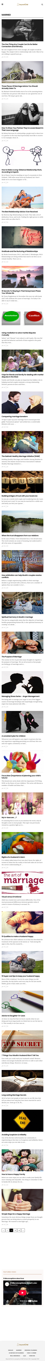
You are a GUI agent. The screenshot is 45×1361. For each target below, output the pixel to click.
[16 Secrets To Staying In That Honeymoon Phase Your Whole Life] (22, 277)
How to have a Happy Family (13, 1174)
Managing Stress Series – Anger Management (20, 696)
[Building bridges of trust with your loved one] (22, 482)
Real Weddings (15, 1356)
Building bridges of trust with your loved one (19, 496)
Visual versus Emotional (11, 897)
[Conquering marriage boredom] (22, 402)
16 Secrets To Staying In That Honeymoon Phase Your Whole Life (21, 292)
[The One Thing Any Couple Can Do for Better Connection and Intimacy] (22, 30)
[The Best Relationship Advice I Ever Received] (22, 198)
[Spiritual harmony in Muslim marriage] (22, 603)
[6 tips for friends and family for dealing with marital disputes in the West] (22, 361)
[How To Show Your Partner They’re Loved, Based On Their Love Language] (22, 114)
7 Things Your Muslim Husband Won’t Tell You (20, 1055)
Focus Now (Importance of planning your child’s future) (21, 776)
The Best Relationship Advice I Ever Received (20, 211)
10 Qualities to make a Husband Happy (17, 936)
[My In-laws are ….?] (22, 803)
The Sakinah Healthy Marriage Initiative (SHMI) (21, 456)
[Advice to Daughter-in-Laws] (22, 1002)
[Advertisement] (22, 1252)
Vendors (32, 1356)
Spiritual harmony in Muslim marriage (17, 617)
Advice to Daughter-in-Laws (13, 1015)
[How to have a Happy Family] (22, 1160)
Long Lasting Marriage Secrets (14, 1095)
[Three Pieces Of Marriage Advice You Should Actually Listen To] (22, 72)
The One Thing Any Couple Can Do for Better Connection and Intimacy (19, 45)
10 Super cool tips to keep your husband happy (21, 976)
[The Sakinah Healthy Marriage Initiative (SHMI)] (22, 442)
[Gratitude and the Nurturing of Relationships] (22, 237)
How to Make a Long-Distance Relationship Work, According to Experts (22, 171)
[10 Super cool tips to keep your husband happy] (22, 962)
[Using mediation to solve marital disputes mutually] (22, 319)
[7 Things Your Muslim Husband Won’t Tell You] (22, 1041)
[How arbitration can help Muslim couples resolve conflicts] (22, 561)
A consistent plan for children (13, 736)
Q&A (24, 1356)
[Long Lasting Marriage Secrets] (22, 1081)
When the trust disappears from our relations (20, 535)
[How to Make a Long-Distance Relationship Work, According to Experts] (22, 156)
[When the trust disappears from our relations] (22, 522)
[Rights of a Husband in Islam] (22, 843)
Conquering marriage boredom (15, 416)
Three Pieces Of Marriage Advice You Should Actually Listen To (20, 87)
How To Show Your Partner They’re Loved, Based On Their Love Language (22, 129)
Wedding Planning (31, 1350)
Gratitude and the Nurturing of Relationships (20, 251)
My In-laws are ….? (9, 817)
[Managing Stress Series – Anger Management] (22, 682)
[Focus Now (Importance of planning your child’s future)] (22, 762)
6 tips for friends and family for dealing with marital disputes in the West (22, 375)
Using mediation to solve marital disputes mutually (19, 334)
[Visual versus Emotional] (22, 883)
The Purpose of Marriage (12, 656)
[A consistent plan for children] (22, 722)
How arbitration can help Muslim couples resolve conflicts (22, 576)
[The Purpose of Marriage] (22, 643)
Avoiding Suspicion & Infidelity (14, 1134)
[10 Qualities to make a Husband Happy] (22, 922)
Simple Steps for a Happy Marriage (16, 1214)
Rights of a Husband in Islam (13, 857)
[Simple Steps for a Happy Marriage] (22, 1200)
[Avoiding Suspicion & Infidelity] (22, 1121)
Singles (10, 1350)
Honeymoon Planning (16, 1353)
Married (19, 1350)
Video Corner (31, 1353)
